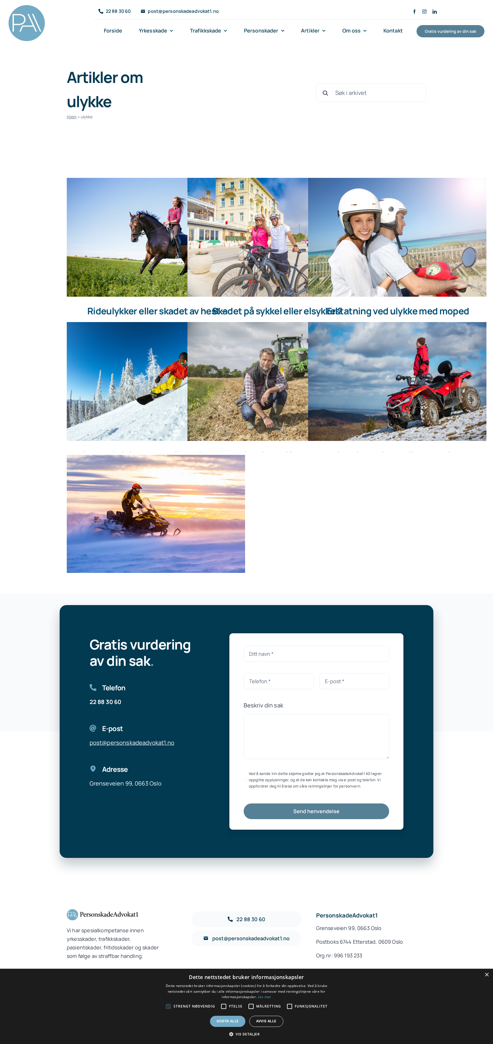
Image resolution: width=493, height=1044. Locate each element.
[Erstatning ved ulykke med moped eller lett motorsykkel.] (397, 237)
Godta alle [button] (228, 1021)
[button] (246, 1034)
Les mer (264, 996)
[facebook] (414, 11)
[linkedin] (435, 11)
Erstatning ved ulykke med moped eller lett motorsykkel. (398, 317)
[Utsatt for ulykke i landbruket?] (276, 381)
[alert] (246, 1006)
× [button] (486, 975)
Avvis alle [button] (266, 1021)
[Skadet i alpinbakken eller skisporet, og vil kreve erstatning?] (156, 381)
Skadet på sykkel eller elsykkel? (277, 311)
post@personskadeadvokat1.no (132, 742)
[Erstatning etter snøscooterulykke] (156, 514)
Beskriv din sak (263, 705)
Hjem (72, 116)
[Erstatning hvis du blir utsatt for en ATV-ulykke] (397, 381)
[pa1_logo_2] (27, 8)
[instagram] (424, 11)
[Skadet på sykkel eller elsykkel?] (276, 237)
